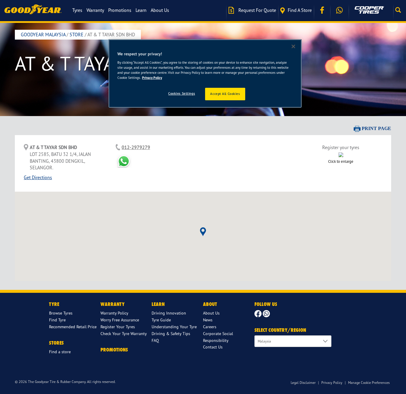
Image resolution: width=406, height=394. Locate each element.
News (208, 319)
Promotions (119, 10)
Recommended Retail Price (73, 326)
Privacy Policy (331, 382)
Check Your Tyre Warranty (123, 333)
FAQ (155, 340)
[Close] (293, 46)
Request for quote (256, 10)
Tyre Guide (161, 319)
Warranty (95, 10)
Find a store (300, 10)
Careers (209, 326)
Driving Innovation (169, 312)
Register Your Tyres (117, 326)
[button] (399, 10)
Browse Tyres (61, 312)
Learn (141, 10)
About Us (160, 10)
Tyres (77, 10)
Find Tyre (57, 319)
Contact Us (213, 346)
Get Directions (38, 177)
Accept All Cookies (225, 94)
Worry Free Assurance (119, 319)
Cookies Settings (181, 93)
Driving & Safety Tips (171, 333)
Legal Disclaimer (303, 382)
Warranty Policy (114, 312)
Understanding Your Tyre (174, 326)
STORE (77, 34)
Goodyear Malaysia (43, 34)
